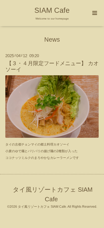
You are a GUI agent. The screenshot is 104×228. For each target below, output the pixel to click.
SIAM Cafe (52, 10)
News (52, 39)
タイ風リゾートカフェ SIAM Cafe (53, 194)
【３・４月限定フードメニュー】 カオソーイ (52, 66)
